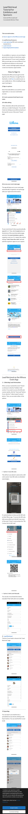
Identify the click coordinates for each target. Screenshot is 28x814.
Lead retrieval (7, 46)
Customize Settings (14, 811)
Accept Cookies (14, 807)
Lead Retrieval (8, 636)
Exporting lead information (11, 47)
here (12, 79)
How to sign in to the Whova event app (14, 36)
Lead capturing (7, 42)
